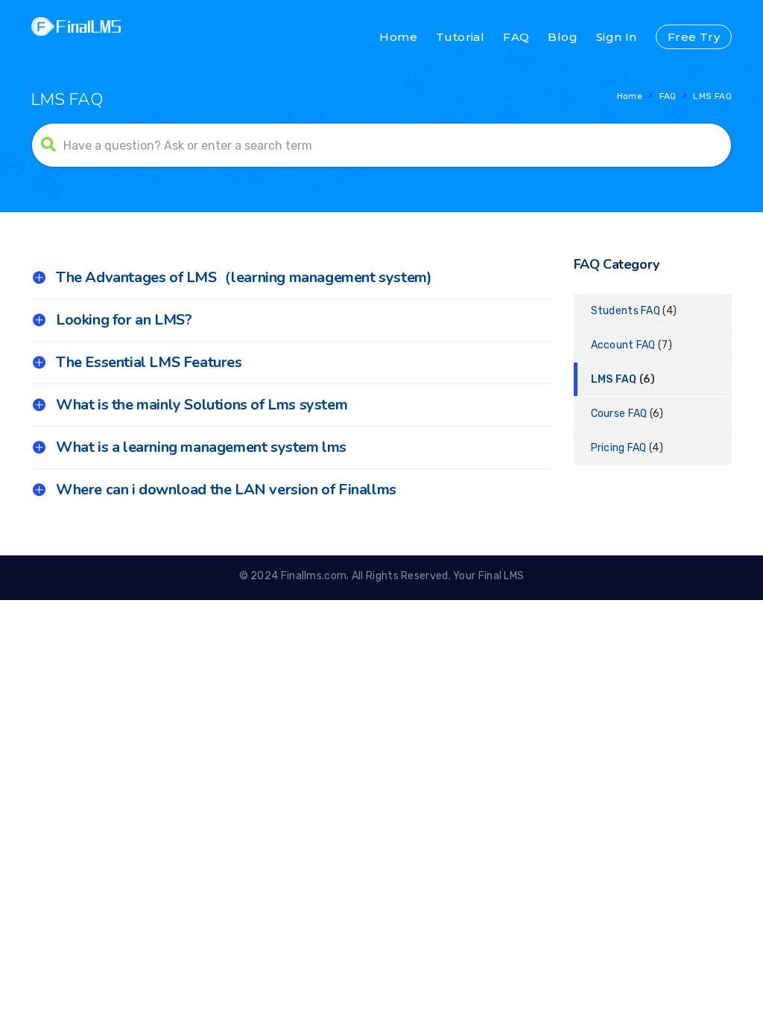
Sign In (616, 37)
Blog (562, 37)
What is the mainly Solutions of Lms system (201, 405)
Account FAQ (623, 345)
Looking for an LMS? (123, 320)
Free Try (694, 37)
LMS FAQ (614, 379)
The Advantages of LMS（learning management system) (243, 277)
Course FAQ (619, 413)
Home (398, 37)
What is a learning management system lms (201, 447)
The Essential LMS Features (149, 362)
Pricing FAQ (619, 447)
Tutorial (460, 37)
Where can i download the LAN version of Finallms (226, 489)
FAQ (516, 37)
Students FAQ (626, 311)
